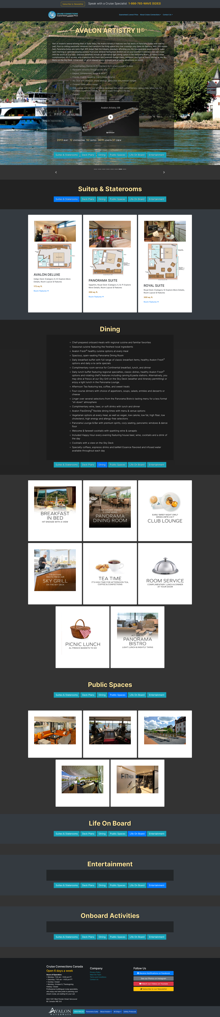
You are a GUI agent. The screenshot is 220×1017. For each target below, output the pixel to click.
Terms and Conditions (98, 977)
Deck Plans (88, 155)
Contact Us (167, 15)
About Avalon (105, 1012)
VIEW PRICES (79, 1012)
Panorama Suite (92, 1012)
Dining (102, 155)
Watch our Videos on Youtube (154, 984)
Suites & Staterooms (67, 155)
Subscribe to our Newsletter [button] (154, 989)
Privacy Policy (95, 972)
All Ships (117, 1012)
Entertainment (156, 155)
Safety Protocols (130, 1012)
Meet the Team (95, 975)
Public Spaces (117, 155)
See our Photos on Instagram (153, 978)
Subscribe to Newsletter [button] (72, 4)
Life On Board (137, 155)
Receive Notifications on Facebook (154, 973)
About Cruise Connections (150, 15)
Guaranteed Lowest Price (128, 15)
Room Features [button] (40, 291)
